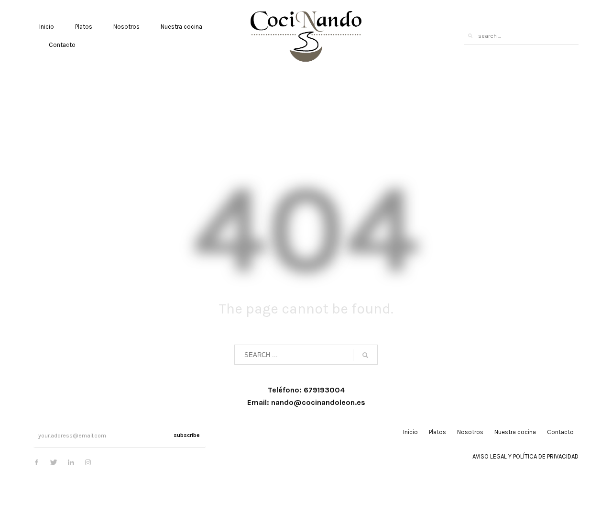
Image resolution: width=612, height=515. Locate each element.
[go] (470, 36)
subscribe (187, 435)
